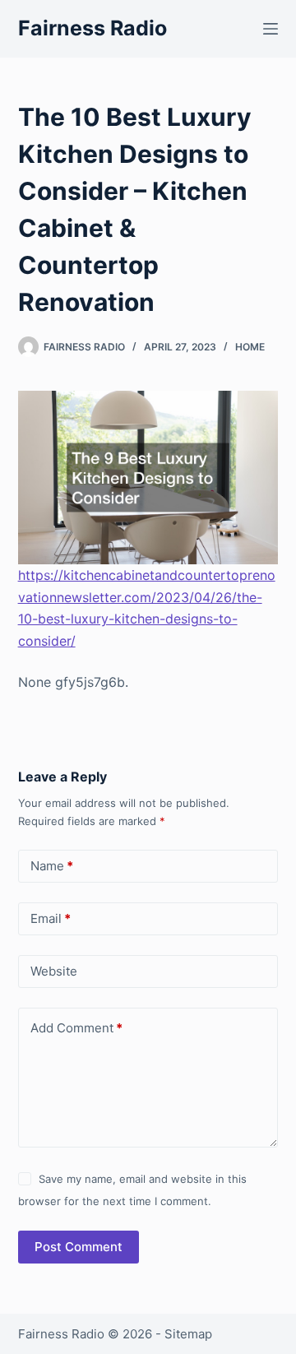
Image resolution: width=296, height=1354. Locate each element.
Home (250, 347)
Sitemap (188, 1334)
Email (50, 918)
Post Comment (79, 1246)
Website (53, 971)
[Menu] (270, 28)
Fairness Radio (92, 28)
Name (51, 866)
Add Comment (76, 1028)
